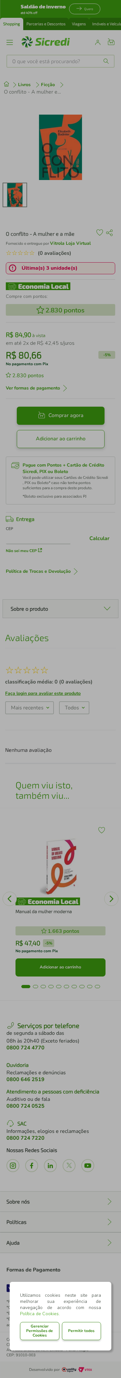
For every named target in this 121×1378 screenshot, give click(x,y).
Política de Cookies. (40, 1314)
